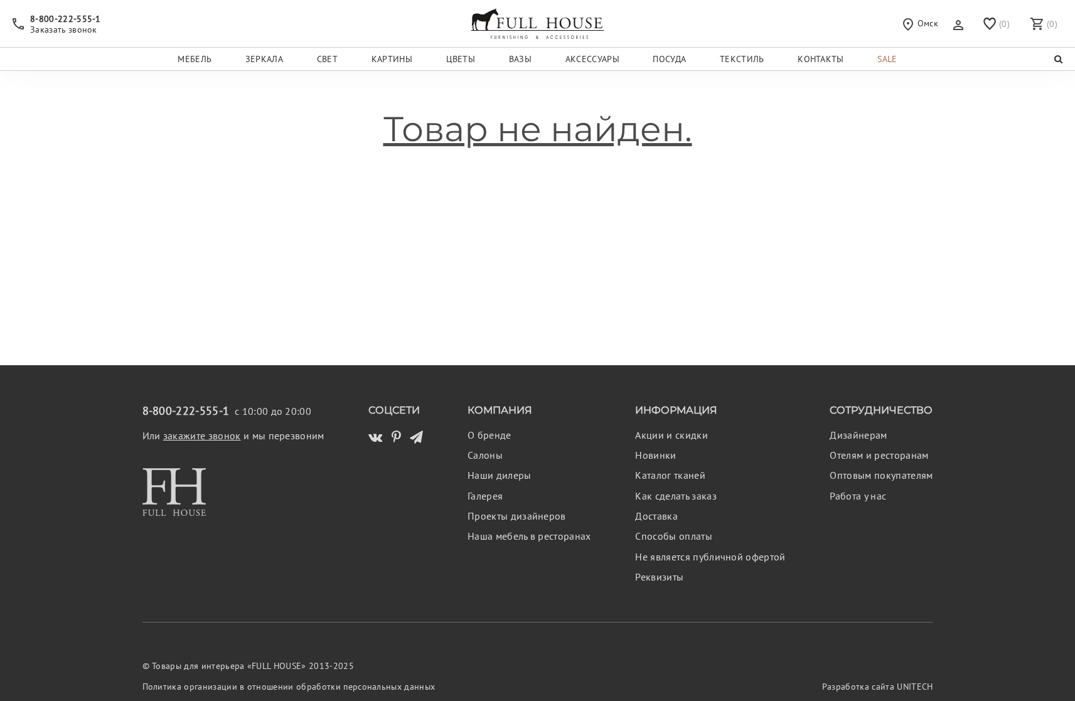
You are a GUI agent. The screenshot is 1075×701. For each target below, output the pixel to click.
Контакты (821, 59)
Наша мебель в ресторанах (529, 536)
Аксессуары (592, 59)
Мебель (194, 59)
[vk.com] (375, 437)
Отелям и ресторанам (879, 455)
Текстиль (742, 59)
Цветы (461, 59)
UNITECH (915, 686)
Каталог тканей (670, 475)
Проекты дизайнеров (517, 516)
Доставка (656, 516)
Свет (327, 59)
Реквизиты (659, 576)
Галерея (485, 496)
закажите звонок (202, 435)
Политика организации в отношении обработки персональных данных (289, 686)
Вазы (520, 59)
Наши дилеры (500, 475)
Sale (887, 59)
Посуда (669, 59)
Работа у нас (858, 496)
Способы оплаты (673, 536)
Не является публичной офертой (710, 556)
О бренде (489, 435)
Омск (926, 23)
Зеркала (264, 59)
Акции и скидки (671, 435)
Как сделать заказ (675, 496)
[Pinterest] (396, 437)
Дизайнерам (858, 435)
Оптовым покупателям (881, 475)
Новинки (655, 455)
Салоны (485, 455)
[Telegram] (416, 437)
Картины (392, 59)
